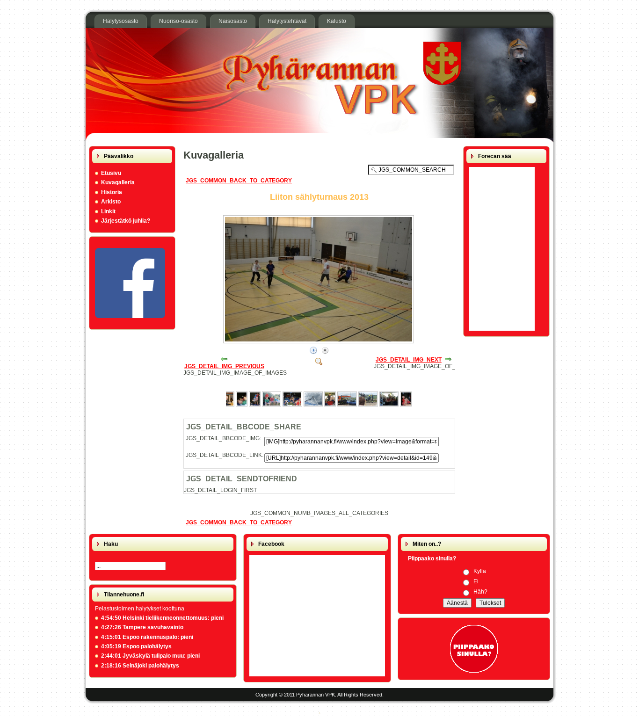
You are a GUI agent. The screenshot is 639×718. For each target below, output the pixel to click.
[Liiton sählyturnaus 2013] (319, 341)
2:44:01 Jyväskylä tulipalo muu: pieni (150, 656)
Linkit (108, 211)
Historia (111, 192)
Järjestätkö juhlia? (125, 221)
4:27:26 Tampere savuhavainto (142, 627)
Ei (476, 581)
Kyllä (479, 571)
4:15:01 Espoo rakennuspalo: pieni (147, 637)
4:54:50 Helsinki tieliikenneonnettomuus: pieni (162, 618)
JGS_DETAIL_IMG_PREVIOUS (224, 366)
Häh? (480, 591)
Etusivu (111, 173)
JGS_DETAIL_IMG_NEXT (409, 359)
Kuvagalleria (118, 182)
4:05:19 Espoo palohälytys (136, 646)
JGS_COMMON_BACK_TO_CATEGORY (239, 180)
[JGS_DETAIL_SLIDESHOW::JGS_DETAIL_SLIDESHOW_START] (313, 351)
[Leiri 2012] (241, 404)
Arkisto (111, 201)
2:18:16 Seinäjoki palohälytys (140, 665)
